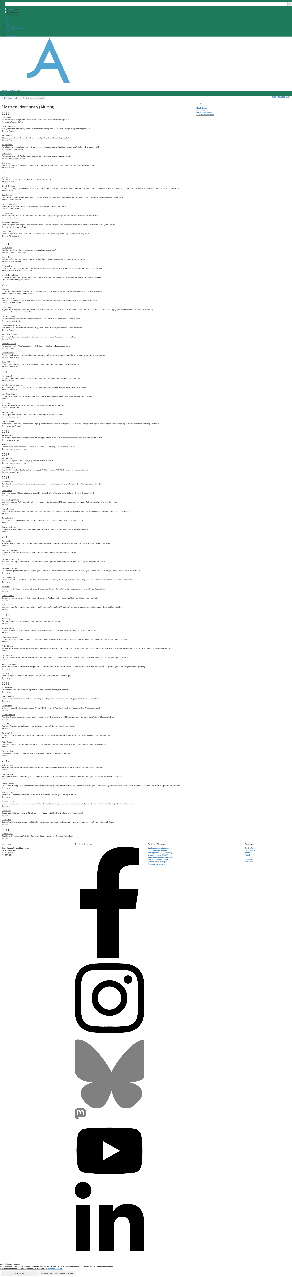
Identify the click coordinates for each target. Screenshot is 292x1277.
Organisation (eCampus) (157, 850)
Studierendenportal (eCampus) (160, 857)
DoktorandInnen (202, 110)
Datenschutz (250, 850)
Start (6, 17)
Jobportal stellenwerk (156, 864)
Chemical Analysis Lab (13, 35)
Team (7, 19)
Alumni (17, 98)
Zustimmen (19, 1273)
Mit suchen (13, 9)
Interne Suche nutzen (13, 12)
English (286, 97)
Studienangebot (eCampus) (158, 848)
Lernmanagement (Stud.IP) (158, 855)
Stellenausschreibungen (157, 862)
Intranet (248, 857)
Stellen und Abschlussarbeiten (15, 28)
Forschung (8, 22)
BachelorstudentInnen (205, 115)
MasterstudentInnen (204, 112)
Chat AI (150, 859)
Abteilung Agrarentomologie (12, 90)
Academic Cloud (160, 859)
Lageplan (248, 859)
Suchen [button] (277, 97)
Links (6, 33)
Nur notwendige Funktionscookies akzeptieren (57, 1273)
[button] (4, 92)
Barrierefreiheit (251, 848)
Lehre (7, 24)
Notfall (247, 855)
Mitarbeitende (201, 108)
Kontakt (248, 852)
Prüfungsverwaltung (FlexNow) (160, 852)
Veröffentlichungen (11, 26)
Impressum (249, 862)
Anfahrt (7, 31)
